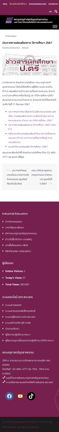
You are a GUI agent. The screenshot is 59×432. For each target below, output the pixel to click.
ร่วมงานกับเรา (12, 329)
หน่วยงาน (53, 4)
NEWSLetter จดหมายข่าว (18, 251)
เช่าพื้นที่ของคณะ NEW (16, 245)
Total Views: (12, 284)
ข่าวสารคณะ (11, 36)
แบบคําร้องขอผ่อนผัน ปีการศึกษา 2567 (28, 147)
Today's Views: (14, 278)
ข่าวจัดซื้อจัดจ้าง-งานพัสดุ (18, 239)
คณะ (5, 4)
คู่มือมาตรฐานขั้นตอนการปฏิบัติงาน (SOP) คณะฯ (29, 340)
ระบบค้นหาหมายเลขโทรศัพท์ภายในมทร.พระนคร (29, 382)
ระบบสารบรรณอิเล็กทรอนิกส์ (20, 311)
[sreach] (56, 11)
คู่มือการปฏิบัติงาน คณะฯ (17, 334)
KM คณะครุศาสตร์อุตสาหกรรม (21, 233)
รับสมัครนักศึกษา (18, 4)
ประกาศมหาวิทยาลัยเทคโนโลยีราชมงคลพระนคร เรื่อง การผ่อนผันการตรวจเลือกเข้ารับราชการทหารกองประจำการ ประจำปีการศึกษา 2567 (32, 116)
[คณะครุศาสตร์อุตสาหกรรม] (29, 20)
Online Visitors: (14, 271)
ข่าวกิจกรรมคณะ (14, 221)
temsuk (25, 47)
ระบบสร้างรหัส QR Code (18, 323)
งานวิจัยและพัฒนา (14, 227)
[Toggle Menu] (55, 26)
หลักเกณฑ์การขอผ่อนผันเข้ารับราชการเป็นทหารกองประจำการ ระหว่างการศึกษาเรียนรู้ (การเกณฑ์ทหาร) (32, 138)
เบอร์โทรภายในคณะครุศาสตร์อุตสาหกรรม (27, 378)
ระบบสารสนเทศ (13, 305)
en (50, 11)
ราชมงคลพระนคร (37, 4)
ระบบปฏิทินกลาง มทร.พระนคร (20, 317)
